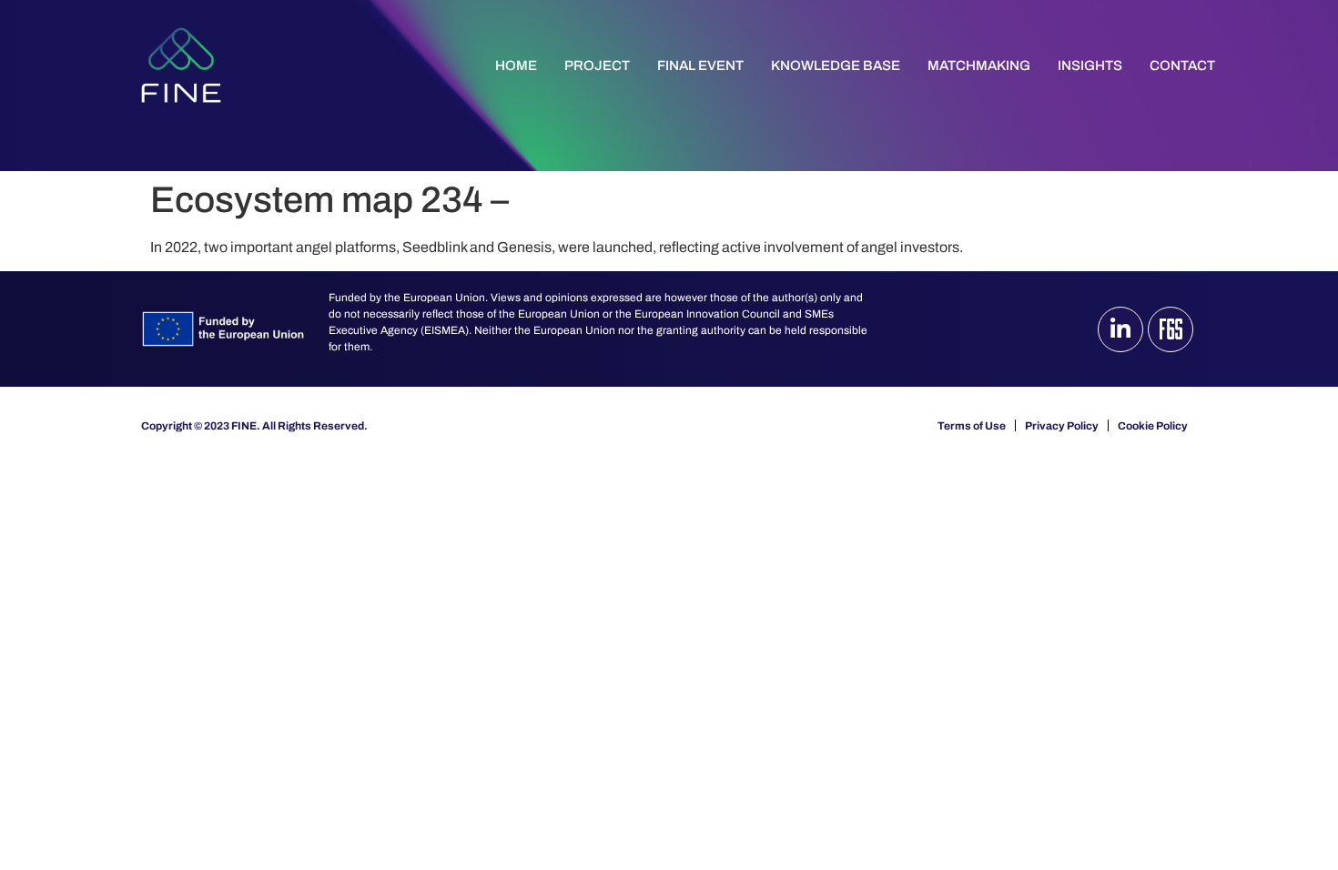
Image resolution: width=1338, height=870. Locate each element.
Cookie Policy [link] (1153, 426)
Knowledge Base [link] (835, 65)
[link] (181, 65)
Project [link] (597, 65)
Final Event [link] (700, 65)
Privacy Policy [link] (1062, 426)
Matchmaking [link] (978, 65)
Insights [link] (1090, 65)
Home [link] (516, 65)
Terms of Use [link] (972, 426)
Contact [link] (1182, 65)
